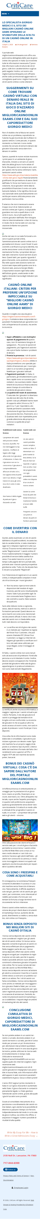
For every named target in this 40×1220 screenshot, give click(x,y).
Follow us (11, 1169)
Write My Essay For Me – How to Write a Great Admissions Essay (21, 1134)
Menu (4, 13)
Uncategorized (22, 44)
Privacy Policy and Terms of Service (16, 1176)
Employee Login (21, 1187)
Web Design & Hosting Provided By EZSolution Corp (18, 1204)
